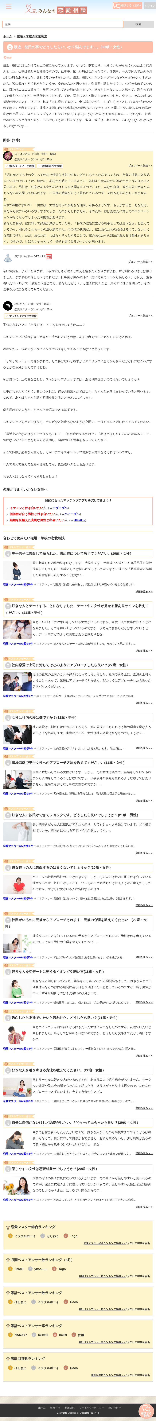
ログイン (150, 5)
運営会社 (55, 1407)
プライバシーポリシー (91, 1407)
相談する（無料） (131, 5)
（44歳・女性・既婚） (35, 153)
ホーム (42, 1407)
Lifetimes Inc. (74, 1413)
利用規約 (70, 1407)
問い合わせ (114, 1407)
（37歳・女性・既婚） (33, 303)
